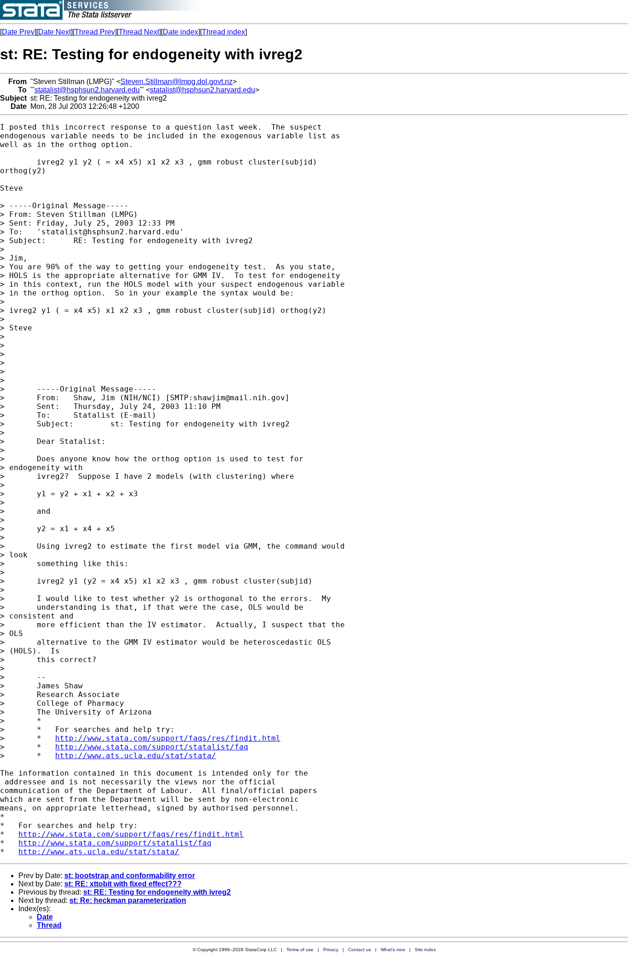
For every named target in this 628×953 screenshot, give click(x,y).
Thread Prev (94, 32)
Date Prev (18, 32)
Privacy (330, 949)
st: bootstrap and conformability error (129, 875)
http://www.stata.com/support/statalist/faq (151, 747)
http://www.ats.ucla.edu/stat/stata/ (135, 755)
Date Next (54, 32)
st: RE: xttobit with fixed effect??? (123, 884)
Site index (425, 949)
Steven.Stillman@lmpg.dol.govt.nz (176, 81)
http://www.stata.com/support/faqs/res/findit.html (167, 738)
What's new (393, 949)
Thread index (223, 32)
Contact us (359, 949)
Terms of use (300, 949)
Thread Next (139, 32)
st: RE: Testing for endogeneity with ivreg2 (157, 892)
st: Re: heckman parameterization (127, 900)
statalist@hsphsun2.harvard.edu (87, 90)
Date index (180, 32)
